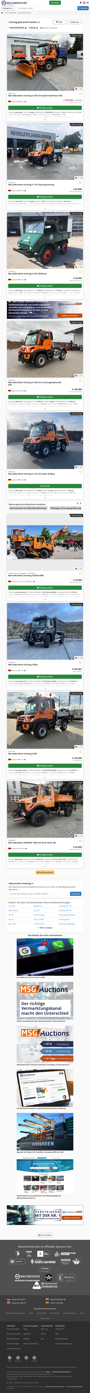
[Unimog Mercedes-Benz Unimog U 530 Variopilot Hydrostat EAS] (45, 62)
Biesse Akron (41, 1313)
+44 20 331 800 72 (18, 1303)
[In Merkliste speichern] (80, 93)
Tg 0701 (37, 910)
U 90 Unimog (39, 915)
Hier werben (45, 1235)
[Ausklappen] (45, 119)
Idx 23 (11, 919)
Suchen (84, 8)
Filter (60, 22)
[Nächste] (81, 62)
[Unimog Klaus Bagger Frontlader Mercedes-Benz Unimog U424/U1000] (45, 542)
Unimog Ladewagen (67, 924)
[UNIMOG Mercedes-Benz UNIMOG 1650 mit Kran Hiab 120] (45, 809)
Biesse (82, 1313)
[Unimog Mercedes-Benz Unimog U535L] (45, 631)
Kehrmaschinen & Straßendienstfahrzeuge (28, 508)
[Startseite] (2, 13)
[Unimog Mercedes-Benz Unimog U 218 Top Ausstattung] (45, 151)
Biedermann (45, 1318)
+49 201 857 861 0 (18, 1299)
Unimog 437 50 (65, 910)
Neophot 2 (38, 906)
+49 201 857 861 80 (57, 1299)
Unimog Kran (64, 919)
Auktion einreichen (70, 315)
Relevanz (75, 22)
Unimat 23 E (39, 924)
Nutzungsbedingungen (75, 1386)
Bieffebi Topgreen (69, 1313)
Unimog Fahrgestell (67, 915)
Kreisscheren (55, 1313)
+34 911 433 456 (56, 1303)
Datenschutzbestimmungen (55, 1386)
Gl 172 (11, 915)
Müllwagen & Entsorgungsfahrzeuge (66, 508)
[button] (87, 3)
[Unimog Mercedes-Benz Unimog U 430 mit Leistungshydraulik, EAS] (45, 349)
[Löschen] (25, 28)
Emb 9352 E (13, 910)
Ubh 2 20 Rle (39, 919)
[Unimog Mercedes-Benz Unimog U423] (45, 720)
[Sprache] (84, 3)
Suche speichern (46, 872)
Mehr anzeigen (45, 928)
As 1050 (12, 906)
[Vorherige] (9, 62)
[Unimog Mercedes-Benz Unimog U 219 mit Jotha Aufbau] (45, 440)
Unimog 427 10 (65, 906)
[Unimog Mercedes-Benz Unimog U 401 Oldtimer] (45, 240)
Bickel (31, 1313)
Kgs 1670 (12, 924)
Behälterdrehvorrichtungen (15, 1313)
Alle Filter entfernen (50, 28)
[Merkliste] (81, 3)
